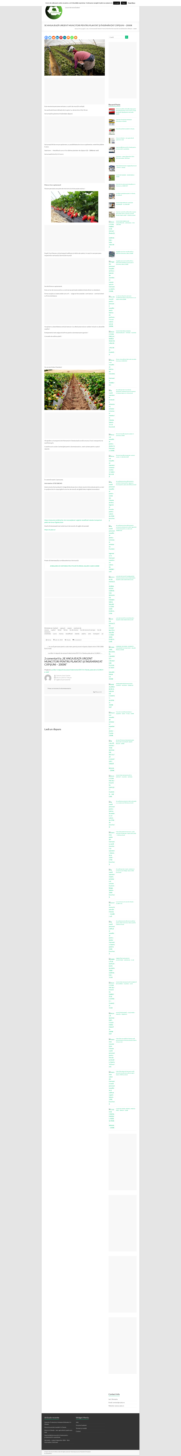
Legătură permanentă (63, 679)
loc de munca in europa (87, 630)
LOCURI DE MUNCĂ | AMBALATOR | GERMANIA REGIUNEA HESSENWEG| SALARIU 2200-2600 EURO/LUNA (125, 578)
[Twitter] (50, 37)
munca (61, 634)
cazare (69, 628)
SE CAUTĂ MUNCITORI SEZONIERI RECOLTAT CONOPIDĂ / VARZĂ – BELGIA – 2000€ (125, 741)
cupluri (53, 630)
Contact (78, 1431)
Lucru (55, 634)
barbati (55, 628)
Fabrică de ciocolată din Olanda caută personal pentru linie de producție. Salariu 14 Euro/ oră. (126, 1040)
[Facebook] (46, 37)
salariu (84, 634)
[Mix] (68, 37)
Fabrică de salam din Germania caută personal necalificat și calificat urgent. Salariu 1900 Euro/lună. (125, 1073)
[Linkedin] (57, 37)
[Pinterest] (61, 37)
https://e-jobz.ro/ (50, 530)
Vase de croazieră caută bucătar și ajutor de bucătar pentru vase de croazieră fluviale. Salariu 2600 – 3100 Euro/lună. (126, 213)
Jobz (77, 1422)
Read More (131, 3)
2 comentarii (78, 640)
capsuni (62, 628)
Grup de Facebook (81, 1425)
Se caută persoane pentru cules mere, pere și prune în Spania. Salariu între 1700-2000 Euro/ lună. (74, 647)
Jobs (87, 28)
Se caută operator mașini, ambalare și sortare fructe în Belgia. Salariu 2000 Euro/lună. (125, 870)
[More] (75, 37)
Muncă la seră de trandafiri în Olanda (125, 129)
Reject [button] (124, 3)
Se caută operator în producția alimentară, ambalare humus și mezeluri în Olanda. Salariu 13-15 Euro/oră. (126, 391)
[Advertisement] (74, 91)
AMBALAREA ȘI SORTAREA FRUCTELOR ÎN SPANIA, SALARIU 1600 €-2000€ (74, 566)
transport (96, 634)
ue (102, 634)
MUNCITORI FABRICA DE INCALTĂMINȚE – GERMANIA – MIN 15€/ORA (125, 222)
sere (89, 634)
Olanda (68, 640)
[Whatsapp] (72, 37)
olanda (77, 634)
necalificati (69, 634)
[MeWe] (64, 37)
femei (59, 630)
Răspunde (98, 692)
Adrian (49, 640)
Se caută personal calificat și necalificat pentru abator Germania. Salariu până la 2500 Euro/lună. (126, 922)
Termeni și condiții (81, 1428)
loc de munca (74, 630)
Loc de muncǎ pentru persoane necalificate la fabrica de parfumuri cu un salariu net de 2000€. (126, 297)
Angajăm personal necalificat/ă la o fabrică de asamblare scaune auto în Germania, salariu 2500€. (125, 262)
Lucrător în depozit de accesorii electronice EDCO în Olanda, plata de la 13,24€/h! (75, 653)
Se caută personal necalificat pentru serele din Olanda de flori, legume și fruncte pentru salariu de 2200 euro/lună (126, 483)
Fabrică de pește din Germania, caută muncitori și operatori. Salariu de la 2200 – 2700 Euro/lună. (126, 833)
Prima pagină (82, 28)
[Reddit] (53, 37)
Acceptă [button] (116, 3)
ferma (65, 630)
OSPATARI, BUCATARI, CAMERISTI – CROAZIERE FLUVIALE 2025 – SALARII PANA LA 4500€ (126, 648)
